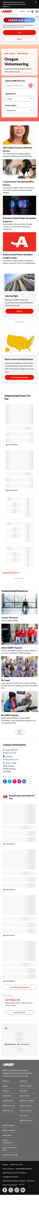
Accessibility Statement (24, 1169)
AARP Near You (7, 1110)
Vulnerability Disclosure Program (13, 1181)
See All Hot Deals (19, 1012)
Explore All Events (10, 573)
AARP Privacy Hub (16, 1165)
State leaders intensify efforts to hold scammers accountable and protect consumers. (17, 226)
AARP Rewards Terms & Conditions (14, 1173)
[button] (37, 11)
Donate (5, 1086)
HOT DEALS (11, 1000)
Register (22, 11)
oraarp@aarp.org (11, 759)
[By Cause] (19, 666)
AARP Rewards (7, 1101)
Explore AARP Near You (15, 81)
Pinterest (14, 781)
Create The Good (9, 617)
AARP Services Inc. (26, 1120)
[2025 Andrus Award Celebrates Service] (19, 135)
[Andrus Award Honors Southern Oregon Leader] (19, 241)
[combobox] (19, 85)
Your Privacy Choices (9, 1185)
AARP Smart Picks (8, 1106)
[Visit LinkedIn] (22, 1190)
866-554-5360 (10, 753)
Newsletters (24, 1091)
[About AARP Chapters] (19, 634)
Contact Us (23, 1081)
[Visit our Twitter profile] (10, 1190)
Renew (19, 39)
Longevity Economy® (9, 1155)
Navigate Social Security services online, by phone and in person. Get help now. (14, 4)
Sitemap (5, 1165)
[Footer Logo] (19, 1064)
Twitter (10, 781)
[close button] (37, 17)
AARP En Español (25, 1086)
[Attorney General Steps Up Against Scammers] (19, 205)
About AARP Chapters (11, 647)
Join (19, 32)
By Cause (5, 680)
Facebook (5, 781)
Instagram (19, 781)
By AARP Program (9, 715)
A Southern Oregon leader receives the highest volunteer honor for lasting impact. (19, 261)
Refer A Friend (24, 1096)
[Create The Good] (19, 604)
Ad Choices (31, 1181)
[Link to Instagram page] (16, 1190)
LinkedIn (24, 781)
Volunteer (5, 1091)
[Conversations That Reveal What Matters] (19, 169)
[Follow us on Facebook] (4, 1190)
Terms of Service (8, 1169)
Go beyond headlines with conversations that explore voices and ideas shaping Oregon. (18, 190)
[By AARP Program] (19, 701)
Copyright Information (10, 1177)
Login (28, 11)
